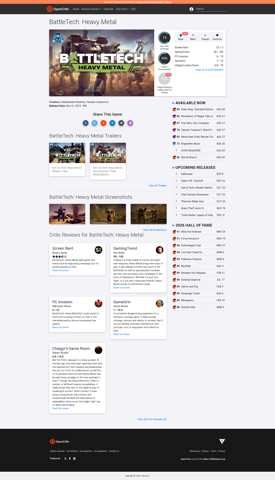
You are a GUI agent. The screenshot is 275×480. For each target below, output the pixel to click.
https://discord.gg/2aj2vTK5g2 (154, 2)
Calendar (108, 9)
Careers (205, 451)
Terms (214, 451)
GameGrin (122, 302)
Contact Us (114, 451)
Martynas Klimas (61, 306)
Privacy (222, 451)
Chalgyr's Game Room (71, 348)
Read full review (60, 270)
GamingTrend (125, 248)
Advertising (195, 451)
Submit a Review (57, 451)
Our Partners (72, 451)
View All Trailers (158, 185)
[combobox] (211, 8)
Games (90, 9)
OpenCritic (186, 459)
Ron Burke (119, 252)
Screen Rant (62, 248)
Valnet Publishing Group (214, 459)
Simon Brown (120, 306)
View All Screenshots (155, 229)
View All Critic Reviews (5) (152, 419)
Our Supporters (100, 451)
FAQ (133, 9)
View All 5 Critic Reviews (209, 69)
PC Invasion (62, 302)
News (76, 9)
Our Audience (86, 451)
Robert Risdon (60, 352)
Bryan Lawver (59, 252)
